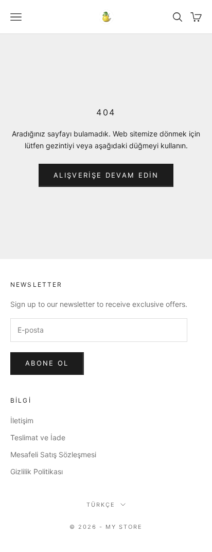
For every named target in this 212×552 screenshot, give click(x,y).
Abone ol (47, 363)
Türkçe (100, 504)
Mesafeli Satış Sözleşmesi (53, 454)
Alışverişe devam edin (106, 175)
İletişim (21, 420)
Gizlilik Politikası (36, 471)
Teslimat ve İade (37, 437)
